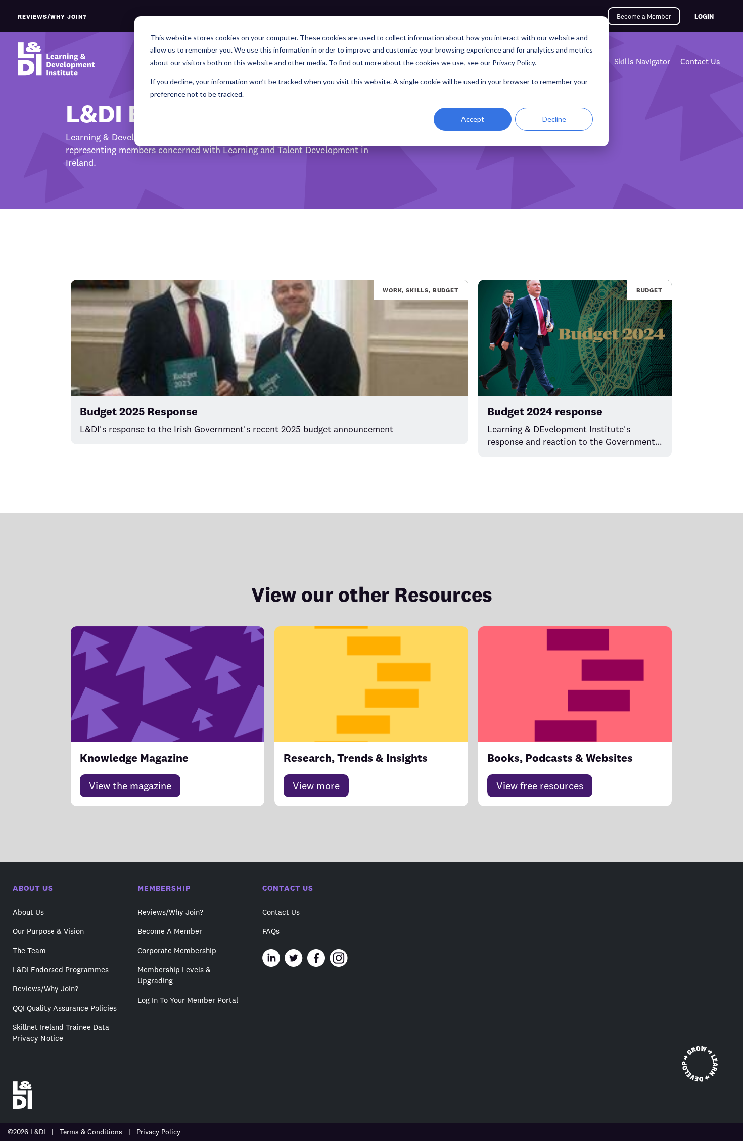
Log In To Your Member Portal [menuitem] (187, 1000)
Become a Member (644, 16)
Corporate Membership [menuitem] (176, 950)
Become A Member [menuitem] (169, 931)
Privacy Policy (158, 1131)
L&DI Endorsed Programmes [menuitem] (61, 969)
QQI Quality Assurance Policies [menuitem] (65, 1008)
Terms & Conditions (91, 1131)
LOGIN (704, 16)
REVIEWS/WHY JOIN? (52, 16)
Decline (554, 119)
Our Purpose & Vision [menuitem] (48, 931)
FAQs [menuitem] (271, 931)
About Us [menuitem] (28, 912)
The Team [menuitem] (29, 950)
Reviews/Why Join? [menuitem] (45, 989)
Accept (472, 119)
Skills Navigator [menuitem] (642, 61)
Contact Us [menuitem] (700, 61)
